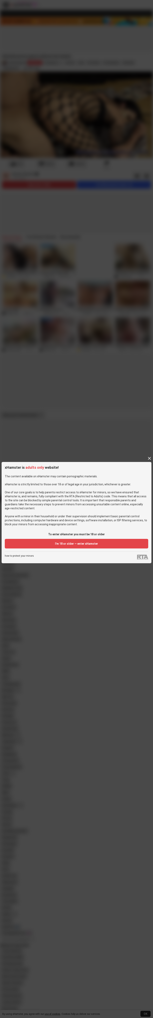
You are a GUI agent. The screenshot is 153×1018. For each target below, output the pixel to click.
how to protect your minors (19, 556)
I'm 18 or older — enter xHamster (76, 543)
